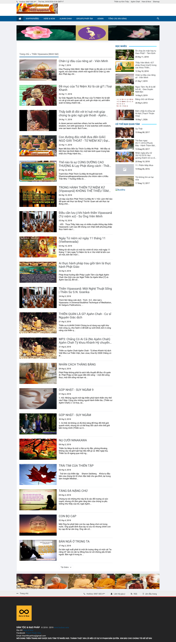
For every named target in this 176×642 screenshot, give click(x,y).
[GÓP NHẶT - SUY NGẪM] (38, 423)
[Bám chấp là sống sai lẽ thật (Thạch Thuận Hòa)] (125, 115)
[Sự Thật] (125, 132)
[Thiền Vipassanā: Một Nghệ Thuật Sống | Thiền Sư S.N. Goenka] (38, 297)
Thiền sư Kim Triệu (121, 2)
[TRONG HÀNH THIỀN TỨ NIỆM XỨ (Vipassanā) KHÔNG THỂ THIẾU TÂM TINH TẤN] (38, 196)
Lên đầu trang (151, 594)
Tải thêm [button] (65, 567)
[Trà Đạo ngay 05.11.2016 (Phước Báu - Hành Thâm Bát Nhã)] (125, 144)
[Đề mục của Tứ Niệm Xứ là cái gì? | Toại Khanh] (38, 95)
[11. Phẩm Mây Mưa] (125, 169)
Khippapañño (32, 19)
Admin (100, 19)
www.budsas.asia (61, 627)
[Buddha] (120, 189)
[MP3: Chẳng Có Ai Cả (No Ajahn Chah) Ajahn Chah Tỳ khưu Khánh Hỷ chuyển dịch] (38, 348)
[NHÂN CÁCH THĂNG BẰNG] (38, 373)
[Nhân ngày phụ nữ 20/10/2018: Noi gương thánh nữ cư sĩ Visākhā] (125, 157)
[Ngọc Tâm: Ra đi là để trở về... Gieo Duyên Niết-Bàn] (125, 91)
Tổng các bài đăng (117, 19)
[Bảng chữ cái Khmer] (125, 103)
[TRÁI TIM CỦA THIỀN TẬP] (38, 474)
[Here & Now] (24, 620)
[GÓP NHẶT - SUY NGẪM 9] (38, 398)
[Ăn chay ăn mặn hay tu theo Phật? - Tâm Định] (125, 55)
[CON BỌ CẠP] (38, 525)
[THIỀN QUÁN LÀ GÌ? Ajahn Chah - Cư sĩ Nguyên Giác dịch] (38, 322)
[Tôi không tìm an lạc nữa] (125, 181)
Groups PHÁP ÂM (84, 19)
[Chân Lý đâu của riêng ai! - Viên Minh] (38, 70)
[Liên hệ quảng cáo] (88, 39)
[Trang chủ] (19, 18)
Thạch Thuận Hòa (33, 633)
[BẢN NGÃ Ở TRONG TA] (38, 550)
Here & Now (146, 2)
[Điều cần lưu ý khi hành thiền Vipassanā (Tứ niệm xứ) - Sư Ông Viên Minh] (38, 221)
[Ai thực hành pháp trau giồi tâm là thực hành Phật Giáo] (38, 272)
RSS (135, 594)
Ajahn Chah (135, 2)
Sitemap (156, 2)
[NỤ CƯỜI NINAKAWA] (38, 449)
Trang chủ (24, 54)
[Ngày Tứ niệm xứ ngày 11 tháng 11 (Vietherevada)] (38, 247)
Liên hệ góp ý (119, 594)
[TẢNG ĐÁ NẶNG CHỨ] (38, 499)
